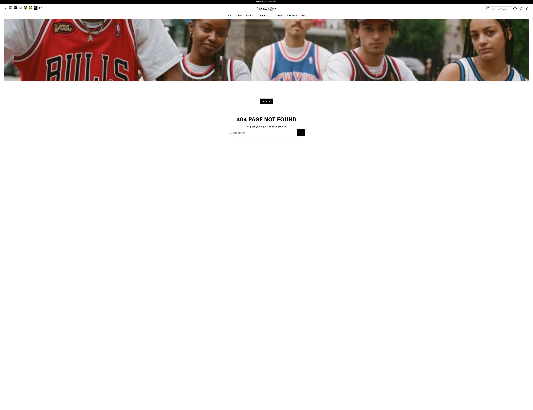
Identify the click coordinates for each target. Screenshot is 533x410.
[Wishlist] (515, 9)
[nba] (5, 9)
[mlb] (40, 9)
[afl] (20, 9)
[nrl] (25, 9)
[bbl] (30, 9)
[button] (239, 15)
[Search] (301, 132)
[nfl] (10, 9)
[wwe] (35, 9)
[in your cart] (528, 9)
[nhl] (15, 9)
